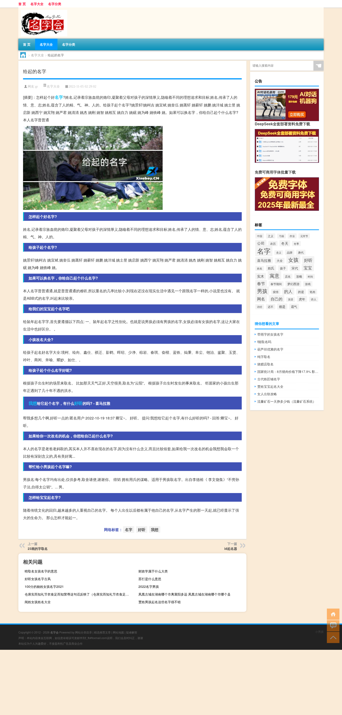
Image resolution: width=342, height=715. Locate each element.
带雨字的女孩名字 (270, 334)
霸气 (294, 306)
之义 (270, 236)
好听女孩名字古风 (38, 578)
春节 (261, 283)
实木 (260, 276)
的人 (288, 291)
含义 (278, 252)
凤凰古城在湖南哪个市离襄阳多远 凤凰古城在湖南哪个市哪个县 (184, 594)
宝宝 (308, 268)
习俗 (281, 236)
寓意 (274, 275)
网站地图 (118, 632)
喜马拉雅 (264, 260)
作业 (292, 236)
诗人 (313, 299)
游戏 (308, 284)
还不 (270, 307)
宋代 (295, 268)
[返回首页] (332, 614)
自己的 (276, 299)
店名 (288, 276)
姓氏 (271, 268)
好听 (78, 403)
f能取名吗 (264, 341)
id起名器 (230, 548)
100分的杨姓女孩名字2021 (44, 586)
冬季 (296, 243)
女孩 (293, 259)
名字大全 (37, 3)
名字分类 (54, 3)
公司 (261, 243)
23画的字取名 (38, 548)
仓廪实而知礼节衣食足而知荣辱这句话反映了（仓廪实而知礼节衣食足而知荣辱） (78, 594)
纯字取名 (263, 356)
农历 (273, 243)
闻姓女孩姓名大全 (38, 601)
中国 (259, 236)
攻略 (299, 276)
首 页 (22, 3)
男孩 (262, 290)
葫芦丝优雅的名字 (270, 349)
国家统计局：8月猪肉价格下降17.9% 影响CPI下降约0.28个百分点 (288, 371)
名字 (59, 97)
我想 (33, 403)
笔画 (312, 292)
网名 (261, 299)
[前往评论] (332, 625)
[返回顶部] (332, 637)
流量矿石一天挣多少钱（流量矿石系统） (286, 401)
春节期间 (276, 284)
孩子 (283, 268)
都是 (282, 306)
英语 (290, 299)
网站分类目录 (83, 632)
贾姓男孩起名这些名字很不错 (159, 601)
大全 (280, 261)
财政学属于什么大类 (153, 571)
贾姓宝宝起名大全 (270, 386)
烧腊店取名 (265, 364)
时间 (310, 276)
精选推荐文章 (102, 632)
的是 (301, 291)
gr (36, 86)
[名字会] (42, 9)
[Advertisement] (139, 682)
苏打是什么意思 (149, 578)
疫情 (275, 292)
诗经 (259, 307)
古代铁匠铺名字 (268, 379)
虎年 (302, 298)
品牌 (289, 252)
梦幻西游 (293, 284)
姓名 (259, 268)
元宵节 (304, 236)
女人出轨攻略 (267, 394)
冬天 (284, 243)
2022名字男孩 (148, 586)
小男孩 (319, 631)
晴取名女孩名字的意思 (41, 571)
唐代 (301, 252)
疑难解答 (131, 632)
